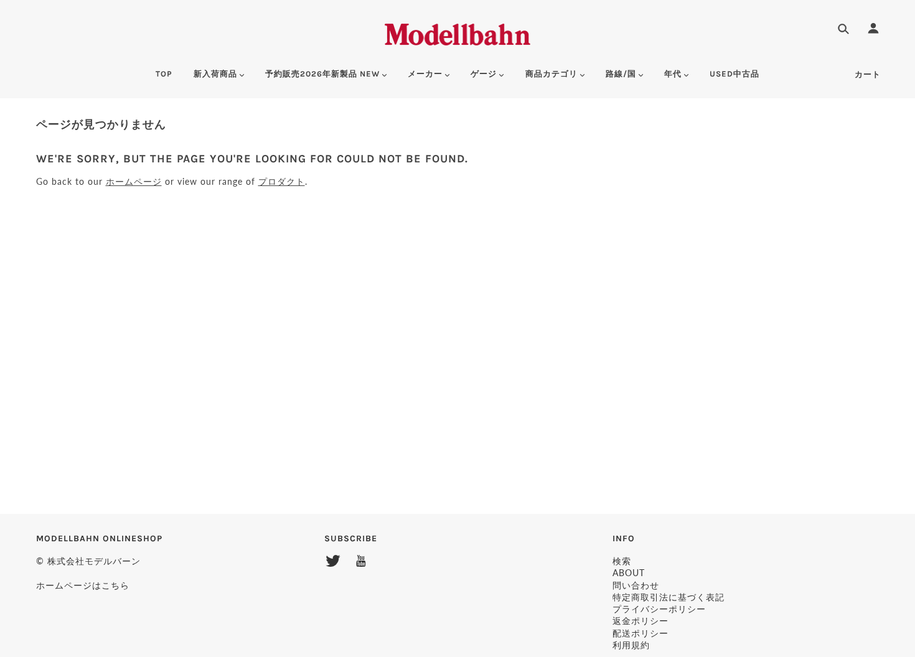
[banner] (458, 33)
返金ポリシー (640, 620)
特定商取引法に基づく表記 (668, 597)
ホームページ (134, 181)
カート (868, 74)
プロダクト (281, 181)
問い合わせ (635, 585)
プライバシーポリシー (659, 608)
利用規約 (631, 645)
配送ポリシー (640, 633)
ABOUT (628, 572)
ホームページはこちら (82, 585)
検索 (621, 561)
